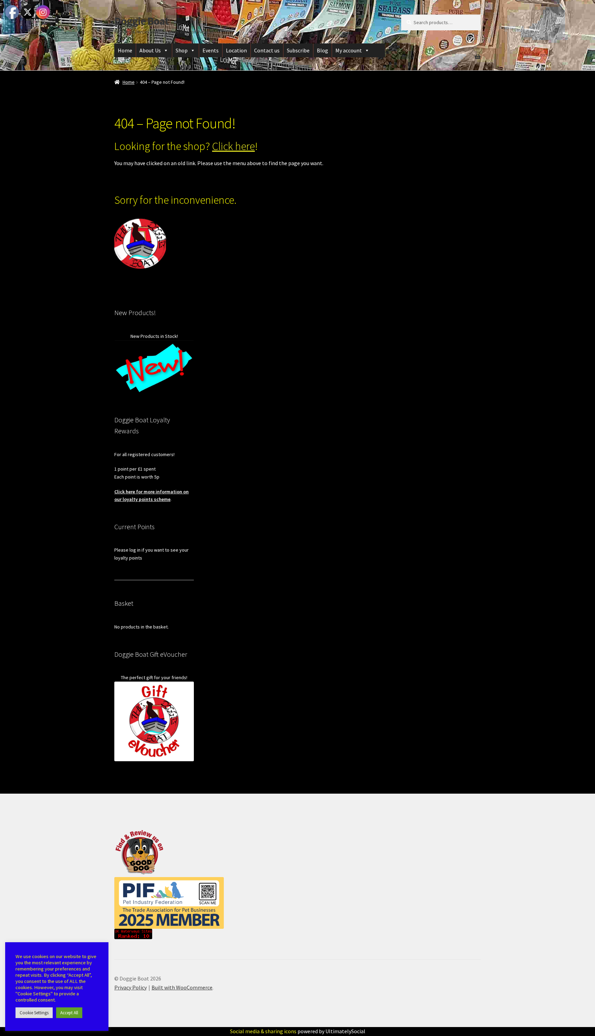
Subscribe (298, 50)
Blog (322, 50)
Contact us (267, 50)
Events (210, 50)
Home (125, 50)
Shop (182, 50)
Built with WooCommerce (182, 987)
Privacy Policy (130, 987)
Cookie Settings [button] (34, 1013)
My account (348, 50)
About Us (150, 50)
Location (236, 50)
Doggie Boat (141, 21)
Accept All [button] (69, 1013)
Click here (233, 146)
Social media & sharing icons (264, 1031)
